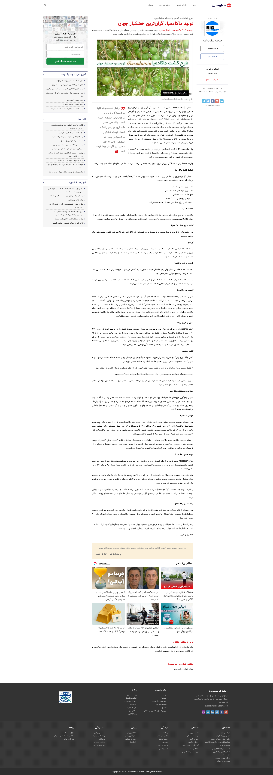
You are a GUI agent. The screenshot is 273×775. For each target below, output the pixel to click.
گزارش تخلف (101, 554)
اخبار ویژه (82, 119)
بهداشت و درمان (193, 735)
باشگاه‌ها (133, 742)
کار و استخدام (225, 754)
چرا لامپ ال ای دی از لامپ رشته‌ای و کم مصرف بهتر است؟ (65, 166)
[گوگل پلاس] (226, 712)
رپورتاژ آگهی (132, 713)
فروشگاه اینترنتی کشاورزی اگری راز (71, 132)
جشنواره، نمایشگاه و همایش (64, 735)
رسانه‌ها (165, 732)
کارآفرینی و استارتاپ (222, 735)
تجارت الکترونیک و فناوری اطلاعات (217, 742)
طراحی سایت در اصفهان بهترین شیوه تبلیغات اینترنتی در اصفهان (67, 127)
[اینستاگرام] (203, 712)
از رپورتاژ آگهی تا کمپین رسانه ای (155, 710)
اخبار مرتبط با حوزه (77, 182)
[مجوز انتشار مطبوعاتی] (65, 697)
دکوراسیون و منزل (99, 745)
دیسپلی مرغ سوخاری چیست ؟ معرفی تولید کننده (66, 195)
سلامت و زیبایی (99, 732)
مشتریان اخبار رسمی (159, 701)
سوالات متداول (161, 704)
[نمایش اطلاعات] (212, 79)
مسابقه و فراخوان (68, 739)
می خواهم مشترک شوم (65, 61)
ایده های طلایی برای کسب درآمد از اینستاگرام (67, 136)
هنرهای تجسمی (162, 745)
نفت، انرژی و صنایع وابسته (220, 739)
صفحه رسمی (211, 48)
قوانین (164, 707)
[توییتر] (217, 712)
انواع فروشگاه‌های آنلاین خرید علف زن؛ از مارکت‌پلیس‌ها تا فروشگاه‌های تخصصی (68, 213)
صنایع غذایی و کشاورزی (183, 669)
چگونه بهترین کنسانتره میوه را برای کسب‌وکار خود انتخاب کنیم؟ (66, 206)
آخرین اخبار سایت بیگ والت (73, 74)
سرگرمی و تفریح (99, 742)
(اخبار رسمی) (164, 30)
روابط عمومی (131, 695)
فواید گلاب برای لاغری (75, 200)
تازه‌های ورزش (131, 732)
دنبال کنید (211, 56)
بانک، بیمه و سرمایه (222, 758)
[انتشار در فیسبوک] (213, 101)
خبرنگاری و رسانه (130, 701)
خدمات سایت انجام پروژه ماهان (72, 140)
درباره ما (164, 695)
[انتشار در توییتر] (208, 101)
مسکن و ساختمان (223, 761)
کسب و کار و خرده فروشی (221, 748)
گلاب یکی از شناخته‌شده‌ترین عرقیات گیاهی (68, 223)
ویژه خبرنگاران (131, 707)
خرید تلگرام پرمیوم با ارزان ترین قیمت (70, 160)
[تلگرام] (208, 712)
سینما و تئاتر (163, 739)
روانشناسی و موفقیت (97, 735)
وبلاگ (150, 5)
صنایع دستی (163, 748)
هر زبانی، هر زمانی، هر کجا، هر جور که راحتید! (67, 148)
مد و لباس (101, 739)
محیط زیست (194, 748)
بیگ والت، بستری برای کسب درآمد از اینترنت (67, 108)
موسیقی (165, 742)
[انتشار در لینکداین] (222, 101)
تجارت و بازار (225, 732)
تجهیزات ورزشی (130, 739)
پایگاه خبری (181, 5)
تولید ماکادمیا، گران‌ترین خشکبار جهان (69, 80)
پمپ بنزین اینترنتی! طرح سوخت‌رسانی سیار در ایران (64, 89)
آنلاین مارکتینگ (131, 698)
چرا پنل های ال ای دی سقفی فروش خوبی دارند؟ (66, 172)
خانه (195, 5)
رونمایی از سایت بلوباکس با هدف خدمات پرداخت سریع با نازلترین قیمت (65, 155)
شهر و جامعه (194, 739)
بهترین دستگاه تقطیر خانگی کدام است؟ (69, 219)
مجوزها (164, 698)
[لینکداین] (212, 712)
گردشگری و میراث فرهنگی (189, 745)
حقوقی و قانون (193, 742)
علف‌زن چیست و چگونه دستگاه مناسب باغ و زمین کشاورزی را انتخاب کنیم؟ (65, 190)
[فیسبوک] (222, 712)
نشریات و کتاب (162, 735)
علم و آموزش (194, 732)
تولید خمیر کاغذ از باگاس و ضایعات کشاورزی (67, 84)
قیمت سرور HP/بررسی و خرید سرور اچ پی (68, 145)
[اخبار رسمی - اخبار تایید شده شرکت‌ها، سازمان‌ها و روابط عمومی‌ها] (221, 5)
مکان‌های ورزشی (130, 735)
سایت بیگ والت (212, 40)
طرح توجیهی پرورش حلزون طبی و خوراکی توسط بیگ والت (64, 95)
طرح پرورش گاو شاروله (75, 100)
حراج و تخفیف (69, 732)
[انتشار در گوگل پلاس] (217, 101)
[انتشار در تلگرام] (204, 101)
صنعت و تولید (225, 745)
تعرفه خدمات (164, 5)
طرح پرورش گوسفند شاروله (73, 104)
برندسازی (133, 704)
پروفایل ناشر (115, 554)
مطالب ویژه (132, 710)
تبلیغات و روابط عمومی (190, 751)
